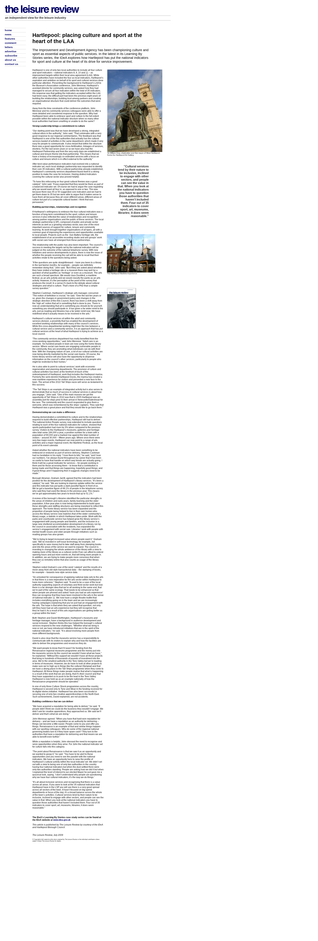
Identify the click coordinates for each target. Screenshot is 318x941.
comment (10, 42)
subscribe (11, 55)
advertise (10, 51)
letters (9, 47)
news (8, 34)
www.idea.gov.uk (61, 820)
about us (10, 59)
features (10, 38)
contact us (11, 64)
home (8, 30)
